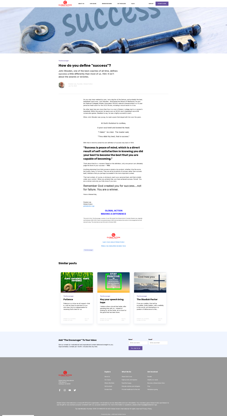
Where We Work (109, 383)
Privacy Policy (147, 409)
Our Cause (108, 379)
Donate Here (108, 389)
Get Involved (108, 386)
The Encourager (88, 250)
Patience (68, 299)
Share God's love (127, 376)
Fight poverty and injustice (129, 379)
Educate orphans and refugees (131, 386)
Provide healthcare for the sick (131, 389)
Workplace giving (152, 389)
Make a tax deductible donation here (113, 246)
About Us (107, 376)
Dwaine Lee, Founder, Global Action (80, 84)
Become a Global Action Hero (156, 383)
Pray (148, 386)
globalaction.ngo (88, 206)
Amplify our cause (152, 379)
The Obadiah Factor (147, 299)
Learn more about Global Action (113, 242)
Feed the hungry (126, 383)
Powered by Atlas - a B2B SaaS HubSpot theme (113, 414)
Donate (149, 376)
